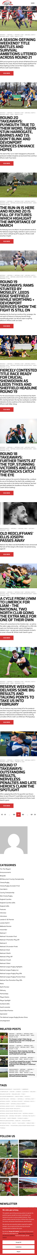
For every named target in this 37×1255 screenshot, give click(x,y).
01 (5, 814)
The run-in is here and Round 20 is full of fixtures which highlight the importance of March (18, 216)
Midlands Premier (5, 926)
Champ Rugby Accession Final (10, 886)
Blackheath (17, 1089)
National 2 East (19, 34)
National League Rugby (22, 1106)
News (12, 36)
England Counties (5, 899)
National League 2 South (7, 1106)
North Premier (4, 987)
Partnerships (4, 994)
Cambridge (25, 1089)
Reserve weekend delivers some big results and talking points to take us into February (17, 695)
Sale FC (14, 1123)
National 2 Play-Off (6, 956)
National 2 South (5, 960)
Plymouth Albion (23, 1118)
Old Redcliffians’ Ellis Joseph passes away (16, 537)
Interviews (3, 916)
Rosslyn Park (26, 1120)
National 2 (10, 34)
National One (4, 1116)
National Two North (15, 1116)
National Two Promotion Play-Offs (11, 980)
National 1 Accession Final (8, 936)
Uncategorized (5, 1021)
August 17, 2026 (13, 1048)
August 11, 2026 (28, 1072)
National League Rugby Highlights (11, 967)
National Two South (29, 1116)
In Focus (27, 1096)
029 (32, 814)
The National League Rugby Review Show (14, 1017)
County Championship (7, 892)
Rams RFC (18, 1120)
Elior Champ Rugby (6, 896)
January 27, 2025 (19, 761)
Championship (4, 1091)
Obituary (31, 528)
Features (3, 909)
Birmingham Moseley (6, 1089)
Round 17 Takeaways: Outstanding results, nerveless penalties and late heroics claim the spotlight (18, 777)
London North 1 (5, 923)
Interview (3, 913)
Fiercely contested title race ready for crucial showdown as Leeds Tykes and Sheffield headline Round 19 (18, 381)
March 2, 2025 (19, 114)
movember (3, 930)
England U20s (4, 906)
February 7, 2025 (4, 530)
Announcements (4, 528)
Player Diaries (4, 997)
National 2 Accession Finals (9, 946)
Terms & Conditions (10, 1236)
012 (23, 814)
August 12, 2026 (28, 1059)
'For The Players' (5, 869)
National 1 (3, 34)
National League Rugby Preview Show (21, 203)
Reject (18, 1252)
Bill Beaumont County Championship (12, 879)
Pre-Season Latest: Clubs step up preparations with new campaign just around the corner (22, 1040)
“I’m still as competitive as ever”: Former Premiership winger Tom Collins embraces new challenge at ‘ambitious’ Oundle (23, 1063)
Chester (12, 1091)
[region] (18, 1231)
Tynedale (2, 1128)
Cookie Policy (22, 1233)
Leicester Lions (4, 1099)
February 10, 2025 (5, 450)
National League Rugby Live (9, 970)
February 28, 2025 (5, 204)
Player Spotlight (5, 1000)
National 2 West (4, 36)
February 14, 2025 (5, 367)
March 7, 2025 (19, 36)
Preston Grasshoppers (7, 1120)
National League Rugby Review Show (10, 1113)
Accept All (18, 1242)
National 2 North (30, 34)
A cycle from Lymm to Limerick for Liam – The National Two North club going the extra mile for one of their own (18, 609)
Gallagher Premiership (7, 1096)
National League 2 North (18, 1104)
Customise (18, 1247)
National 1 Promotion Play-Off (9, 940)
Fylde (23, 1094)
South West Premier (6, 1010)
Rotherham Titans (5, 1123)
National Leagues (28, 1113)
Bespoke (3, 876)
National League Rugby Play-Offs (11, 973)
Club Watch (3, 889)
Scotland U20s (5, 1004)
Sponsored (3, 1014)
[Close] (35, 1209)
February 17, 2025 (5, 278)
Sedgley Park (30, 1123)
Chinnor (18, 1091)
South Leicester (5, 1007)
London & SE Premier (7, 919)
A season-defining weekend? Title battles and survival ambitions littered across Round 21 (18, 48)
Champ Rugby (4, 882)
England (32, 1091)
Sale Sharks (21, 1123)
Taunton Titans (4, 1125)
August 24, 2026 (13, 1036)
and (3, 1236)
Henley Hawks (19, 1096)
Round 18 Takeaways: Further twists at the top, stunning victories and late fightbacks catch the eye (18, 464)
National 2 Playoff (17, 1101)
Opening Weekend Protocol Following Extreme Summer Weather (22, 1075)
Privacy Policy (29, 1233)
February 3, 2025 (19, 683)
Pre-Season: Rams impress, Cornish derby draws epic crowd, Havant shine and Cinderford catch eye (22, 1052)
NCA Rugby (3, 1118)
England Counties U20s (7, 903)
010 (14, 814)
